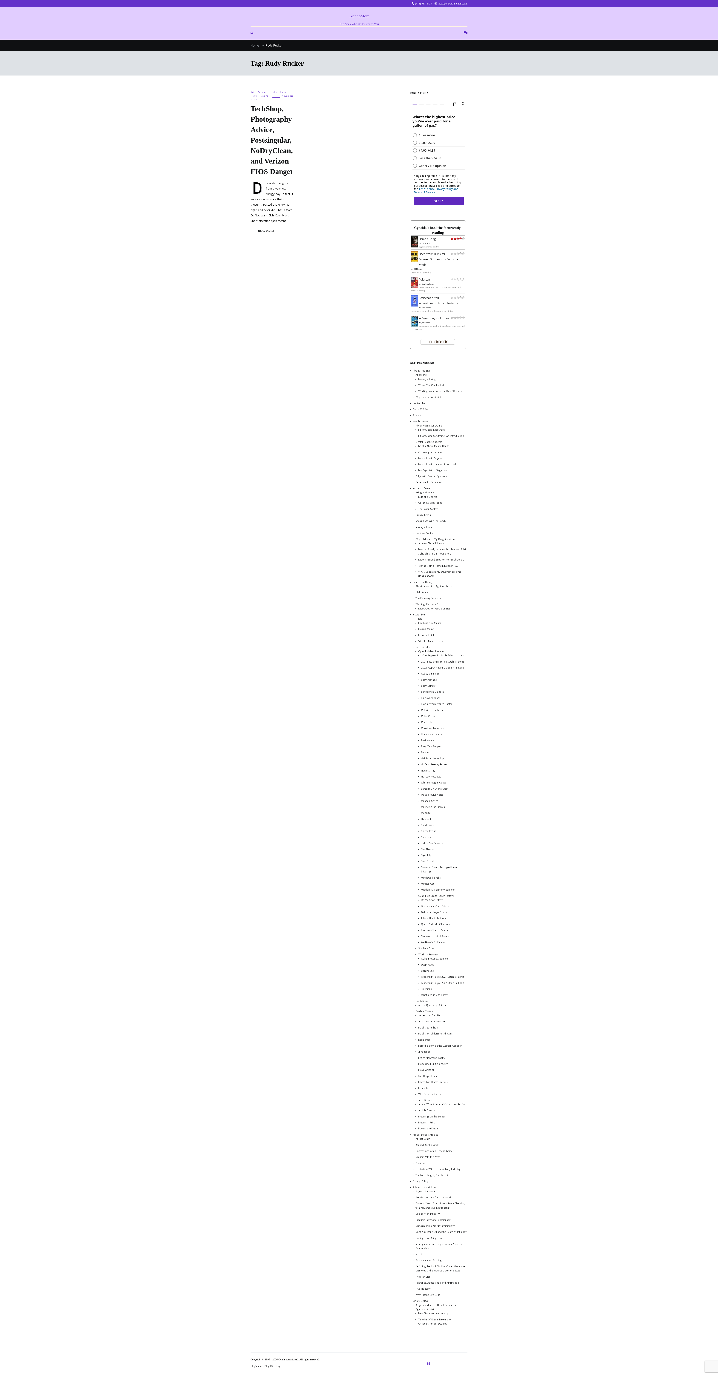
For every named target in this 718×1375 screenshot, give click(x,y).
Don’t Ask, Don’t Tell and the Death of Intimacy (441, 1232)
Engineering (427, 740)
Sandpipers (427, 825)
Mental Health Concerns (428, 442)
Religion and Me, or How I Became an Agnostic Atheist (436, 1307)
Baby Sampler (428, 686)
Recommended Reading (428, 1260)
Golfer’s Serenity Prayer (434, 764)
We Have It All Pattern (433, 942)
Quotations (421, 1001)
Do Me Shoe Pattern (432, 900)
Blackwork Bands (431, 698)
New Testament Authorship (433, 1313)
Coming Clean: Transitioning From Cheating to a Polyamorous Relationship (440, 1205)
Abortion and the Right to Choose (434, 586)
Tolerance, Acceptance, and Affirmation (437, 1282)
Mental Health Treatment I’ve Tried (437, 464)
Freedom (426, 752)
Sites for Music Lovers (430, 641)
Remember (424, 1088)
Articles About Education (432, 543)
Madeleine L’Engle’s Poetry (433, 1064)
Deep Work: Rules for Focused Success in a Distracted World (439, 259)
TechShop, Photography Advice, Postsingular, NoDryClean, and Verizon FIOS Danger (272, 140)
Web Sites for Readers (430, 1094)
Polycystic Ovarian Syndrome (431, 476)
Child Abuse (422, 592)
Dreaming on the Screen (431, 1116)
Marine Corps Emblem (433, 807)
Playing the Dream (428, 1128)
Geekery (262, 92)
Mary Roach (426, 308)
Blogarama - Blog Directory (265, 1366)
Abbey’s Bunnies (430, 673)
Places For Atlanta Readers (433, 1082)
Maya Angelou (426, 1070)
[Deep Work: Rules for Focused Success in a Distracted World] (414, 261)
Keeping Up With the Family (430, 521)
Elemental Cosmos (431, 734)
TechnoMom (359, 16)
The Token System (428, 509)
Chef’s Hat (427, 722)
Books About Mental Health (433, 446)
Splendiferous (428, 831)
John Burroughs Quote (433, 782)
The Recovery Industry (428, 598)
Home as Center (422, 488)
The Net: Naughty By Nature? (431, 1175)
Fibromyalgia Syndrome (428, 425)
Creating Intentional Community (433, 1220)
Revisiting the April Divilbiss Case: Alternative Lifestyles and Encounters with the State (440, 1268)
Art (252, 92)
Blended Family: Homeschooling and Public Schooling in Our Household (442, 551)
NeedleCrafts (422, 647)
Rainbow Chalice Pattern (434, 930)
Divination (420, 1163)
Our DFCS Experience (430, 503)
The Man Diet (422, 1276)
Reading (264, 96)
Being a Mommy (424, 492)
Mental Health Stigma (430, 458)
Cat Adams (425, 243)
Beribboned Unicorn (432, 692)
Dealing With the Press (427, 1157)
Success (426, 837)
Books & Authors (428, 1027)
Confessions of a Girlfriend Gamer (434, 1151)
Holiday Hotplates (431, 776)
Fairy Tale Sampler (431, 746)
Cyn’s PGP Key (421, 409)
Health (273, 92)
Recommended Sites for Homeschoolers (441, 559)
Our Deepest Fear (428, 1076)
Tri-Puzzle (426, 989)
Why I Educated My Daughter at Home (436, 539)
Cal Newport (418, 269)
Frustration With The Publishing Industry (438, 1169)
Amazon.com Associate (431, 1021)
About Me (420, 375)
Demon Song (427, 239)
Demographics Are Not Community (435, 1226)
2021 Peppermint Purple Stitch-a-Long (442, 661)
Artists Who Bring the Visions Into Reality (441, 1104)
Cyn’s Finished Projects (431, 651)
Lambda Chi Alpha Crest (434, 788)
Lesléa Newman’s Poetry (431, 1058)
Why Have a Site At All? (428, 397)
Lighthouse (427, 970)
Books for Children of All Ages (435, 1033)
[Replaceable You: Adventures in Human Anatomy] (414, 305)
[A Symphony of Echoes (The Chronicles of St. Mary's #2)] (414, 326)
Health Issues (420, 421)
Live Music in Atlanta (429, 623)
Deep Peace (427, 964)
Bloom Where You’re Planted (436, 704)
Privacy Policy (420, 1181)
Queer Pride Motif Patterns (435, 924)
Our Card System (424, 533)
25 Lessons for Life (429, 1015)
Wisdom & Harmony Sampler (438, 889)
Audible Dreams (426, 1110)
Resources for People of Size (434, 608)
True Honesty (423, 1289)
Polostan (424, 279)
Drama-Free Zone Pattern (435, 906)
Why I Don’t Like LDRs (427, 1295)
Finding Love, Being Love (429, 1238)
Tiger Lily (426, 855)
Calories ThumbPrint (432, 710)
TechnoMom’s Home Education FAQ (438, 565)
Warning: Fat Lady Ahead (429, 604)
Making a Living (427, 379)
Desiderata (424, 1039)
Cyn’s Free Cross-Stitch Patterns (436, 895)
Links (283, 92)
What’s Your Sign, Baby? (434, 995)
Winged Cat (427, 883)
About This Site (421, 370)
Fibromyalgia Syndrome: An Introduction (441, 436)
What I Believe (420, 1301)
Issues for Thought (423, 582)
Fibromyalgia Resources (431, 430)
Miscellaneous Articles (425, 1134)
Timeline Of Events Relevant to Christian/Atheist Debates (434, 1321)
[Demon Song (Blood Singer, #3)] (414, 246)
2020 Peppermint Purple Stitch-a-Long (442, 655)
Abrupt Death (422, 1139)
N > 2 (418, 1254)
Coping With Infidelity (427, 1214)
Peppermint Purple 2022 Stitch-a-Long (442, 983)
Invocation (424, 1052)
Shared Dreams (423, 1100)
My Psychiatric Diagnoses (432, 470)
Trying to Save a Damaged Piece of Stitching (440, 869)
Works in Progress (428, 954)
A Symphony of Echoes (434, 318)
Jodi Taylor (425, 323)
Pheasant (426, 819)
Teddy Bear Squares (432, 843)
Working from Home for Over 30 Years (440, 391)
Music (418, 618)
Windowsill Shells (431, 877)
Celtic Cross (428, 716)
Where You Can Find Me (431, 385)
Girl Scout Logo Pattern (434, 912)
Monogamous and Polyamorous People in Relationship (438, 1246)
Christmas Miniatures (432, 728)
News (254, 96)
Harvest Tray (428, 770)
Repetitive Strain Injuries (428, 482)
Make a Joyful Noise (432, 795)
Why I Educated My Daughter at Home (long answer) (439, 574)
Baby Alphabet (429, 679)
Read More (266, 230)
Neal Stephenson (428, 284)
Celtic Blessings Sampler (435, 958)
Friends (417, 415)
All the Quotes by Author (432, 1005)
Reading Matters (424, 1011)
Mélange (425, 813)
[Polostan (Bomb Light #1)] (414, 287)
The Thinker (427, 849)
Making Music (426, 629)
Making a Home (424, 527)
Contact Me (419, 403)
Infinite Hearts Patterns (433, 918)
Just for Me (419, 614)
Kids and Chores (427, 496)
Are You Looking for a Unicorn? (433, 1197)
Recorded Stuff (426, 635)
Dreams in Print (426, 1122)
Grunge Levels (423, 515)
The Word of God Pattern (435, 936)
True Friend (427, 861)
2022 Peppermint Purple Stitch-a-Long (442, 667)
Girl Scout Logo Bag (432, 758)
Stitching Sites (426, 948)
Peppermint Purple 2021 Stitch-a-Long (442, 977)
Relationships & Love (424, 1187)
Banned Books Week (427, 1145)
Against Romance (425, 1191)
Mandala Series (429, 801)
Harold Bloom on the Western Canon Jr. (440, 1045)
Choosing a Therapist (430, 452)
